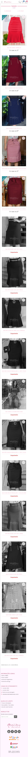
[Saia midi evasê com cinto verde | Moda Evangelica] (14, 516)
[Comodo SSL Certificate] (14, 743)
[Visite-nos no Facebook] (12, 731)
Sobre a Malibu (4, 675)
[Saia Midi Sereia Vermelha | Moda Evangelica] (14, 30)
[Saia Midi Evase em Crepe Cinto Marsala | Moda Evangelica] (14, 313)
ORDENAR (8, 11)
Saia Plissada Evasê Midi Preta (14, 574)
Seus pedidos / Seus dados (7, 705)
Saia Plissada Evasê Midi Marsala (14, 88)
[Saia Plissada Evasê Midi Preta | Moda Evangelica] (14, 557)
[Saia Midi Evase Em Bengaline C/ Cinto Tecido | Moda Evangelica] (14, 353)
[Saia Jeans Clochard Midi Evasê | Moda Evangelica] (14, 394)
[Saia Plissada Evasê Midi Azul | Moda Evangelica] (14, 111)
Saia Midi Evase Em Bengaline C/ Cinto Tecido (14, 371)
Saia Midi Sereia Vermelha (14, 47)
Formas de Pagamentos (6, 679)
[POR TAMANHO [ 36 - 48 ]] (14, 14)
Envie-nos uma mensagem (8, 692)
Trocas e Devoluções (6, 703)
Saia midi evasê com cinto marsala (14, 655)
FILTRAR (21, 11)
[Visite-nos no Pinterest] (15, 731)
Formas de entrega (5, 681)
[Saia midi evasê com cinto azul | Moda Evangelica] (14, 232)
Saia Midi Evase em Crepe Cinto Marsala (14, 330)
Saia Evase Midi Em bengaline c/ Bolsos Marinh (14, 492)
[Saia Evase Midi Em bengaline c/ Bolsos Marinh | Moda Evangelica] (14, 475)
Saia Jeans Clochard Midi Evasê (14, 411)
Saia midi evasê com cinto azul (14, 249)
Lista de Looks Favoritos (7, 707)
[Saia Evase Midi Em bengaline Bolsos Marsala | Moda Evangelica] (14, 191)
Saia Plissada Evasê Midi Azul (14, 128)
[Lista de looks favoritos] (23, 2)
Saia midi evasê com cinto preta (14, 289)
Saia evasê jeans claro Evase (14, 614)
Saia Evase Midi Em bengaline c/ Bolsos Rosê (14, 168)
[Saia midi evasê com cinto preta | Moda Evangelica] (14, 272)
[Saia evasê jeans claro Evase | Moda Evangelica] (14, 597)
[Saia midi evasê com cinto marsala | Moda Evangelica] (14, 638)
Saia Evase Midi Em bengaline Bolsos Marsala (14, 208)
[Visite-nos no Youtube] (8, 731)
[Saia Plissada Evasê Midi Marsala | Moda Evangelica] (14, 70)
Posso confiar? (4, 677)
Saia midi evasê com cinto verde (14, 533)
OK (15, 716)
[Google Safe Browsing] (14, 747)
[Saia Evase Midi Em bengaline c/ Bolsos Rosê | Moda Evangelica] (14, 151)
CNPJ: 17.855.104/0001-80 (14, 752)
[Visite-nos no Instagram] (19, 731)
